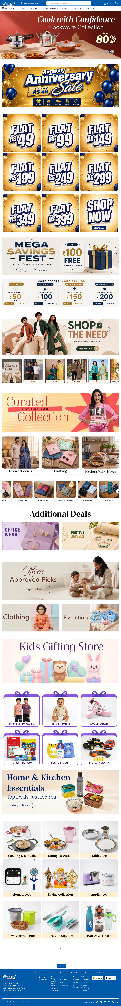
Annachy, (15, 1001)
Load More (61, 966)
